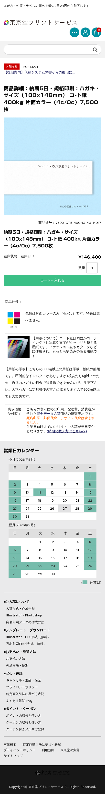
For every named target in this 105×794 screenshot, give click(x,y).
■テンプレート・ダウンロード (27, 630)
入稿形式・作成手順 (20, 608)
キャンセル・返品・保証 (23, 680)
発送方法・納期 (17, 665)
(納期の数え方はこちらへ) (67, 431)
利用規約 (48, 750)
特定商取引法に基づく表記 (25, 694)
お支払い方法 (15, 658)
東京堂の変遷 (70, 750)
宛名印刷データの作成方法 (25, 622)
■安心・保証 (13, 673)
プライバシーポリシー (22, 687)
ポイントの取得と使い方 (23, 715)
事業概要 (10, 744)
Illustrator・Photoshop (24, 615)
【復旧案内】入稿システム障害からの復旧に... (39, 72)
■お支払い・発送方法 (20, 652)
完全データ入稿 (49, 413)
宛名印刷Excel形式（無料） (26, 644)
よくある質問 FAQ (19, 701)
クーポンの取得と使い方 (23, 722)
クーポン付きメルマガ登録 (25, 729)
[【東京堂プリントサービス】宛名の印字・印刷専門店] (40, 21)
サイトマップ (13, 756)
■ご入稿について (17, 602)
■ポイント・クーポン (20, 709)
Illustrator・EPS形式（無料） (28, 637)
